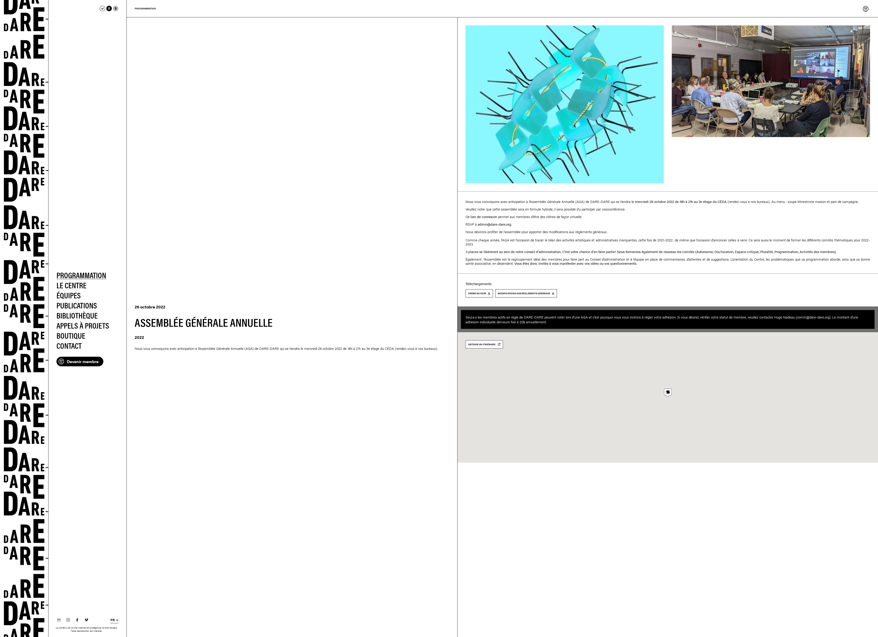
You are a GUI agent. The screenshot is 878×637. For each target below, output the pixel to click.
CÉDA (722, 201)
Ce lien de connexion (481, 216)
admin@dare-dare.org (494, 224)
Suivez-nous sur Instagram (68, 620)
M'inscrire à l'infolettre (58, 620)
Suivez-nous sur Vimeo (86, 620)
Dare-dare (24, 318)
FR (112, 620)
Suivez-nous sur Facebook (77, 620)
